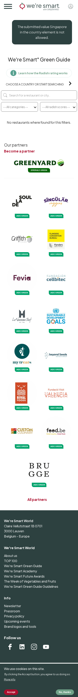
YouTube (46, 647)
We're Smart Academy (20, 571)
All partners (37, 499)
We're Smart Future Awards (24, 576)
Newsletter (12, 606)
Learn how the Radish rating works (43, 73)
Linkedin (22, 647)
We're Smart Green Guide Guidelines (31, 586)
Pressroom (12, 611)
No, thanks (65, 692)
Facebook (10, 647)
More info (9, 679)
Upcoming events (17, 621)
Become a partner (19, 151)
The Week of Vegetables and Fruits (30, 581)
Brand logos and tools (20, 626)
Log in (70, 6)
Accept (11, 692)
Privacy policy (14, 616)
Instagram (34, 647)
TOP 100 (10, 561)
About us (10, 556)
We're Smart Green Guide (23, 566)
